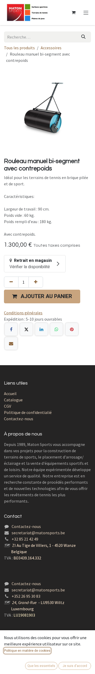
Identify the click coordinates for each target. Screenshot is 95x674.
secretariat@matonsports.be (38, 532)
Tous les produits (19, 47)
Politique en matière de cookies (27, 650)
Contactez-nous (18, 418)
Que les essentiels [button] (41, 666)
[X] (26, 329)
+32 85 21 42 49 (25, 539)
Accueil (10, 393)
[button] (42, 296)
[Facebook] (11, 329)
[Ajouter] (35, 282)
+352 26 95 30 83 (26, 596)
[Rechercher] (83, 36)
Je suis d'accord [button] (75, 666)
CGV (7, 406)
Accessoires (51, 47)
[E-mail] (11, 343)
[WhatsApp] (56, 329)
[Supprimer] (11, 282)
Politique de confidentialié (28, 412)
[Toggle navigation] (86, 12)
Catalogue (13, 399)
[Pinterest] (71, 329)
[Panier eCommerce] (74, 13)
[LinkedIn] (41, 329)
